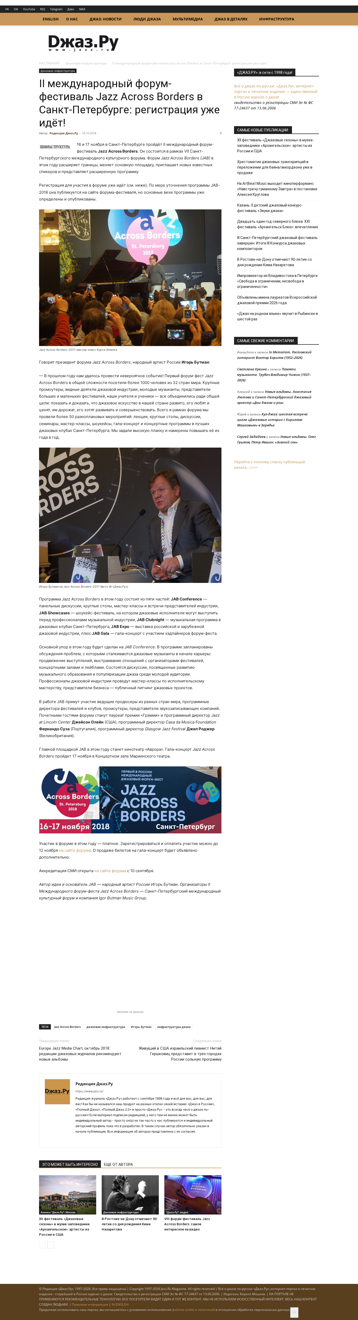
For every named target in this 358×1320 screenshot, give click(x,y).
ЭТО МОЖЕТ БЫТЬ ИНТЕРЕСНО (70, 1164)
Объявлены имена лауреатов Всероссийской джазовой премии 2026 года (277, 300)
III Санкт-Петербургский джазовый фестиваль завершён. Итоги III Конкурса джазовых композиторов (277, 243)
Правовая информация (90, 1304)
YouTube (29, 9)
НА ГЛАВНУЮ (49, 63)
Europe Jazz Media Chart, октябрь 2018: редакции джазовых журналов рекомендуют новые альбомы (80, 1054)
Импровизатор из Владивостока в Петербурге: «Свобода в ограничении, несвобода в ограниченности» (277, 281)
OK (16, 9)
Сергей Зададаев (251, 436)
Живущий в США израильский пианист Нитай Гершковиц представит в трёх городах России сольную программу (180, 1054)
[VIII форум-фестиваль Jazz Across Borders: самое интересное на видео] (192, 1195)
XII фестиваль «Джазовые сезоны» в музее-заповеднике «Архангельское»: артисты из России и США (275, 145)
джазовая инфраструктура (105, 1027)
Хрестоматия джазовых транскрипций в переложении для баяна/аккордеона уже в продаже (274, 167)
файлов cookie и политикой (193, 1309)
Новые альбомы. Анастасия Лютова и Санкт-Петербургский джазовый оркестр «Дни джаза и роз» (274, 397)
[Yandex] (98, 1140)
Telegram (56, 9)
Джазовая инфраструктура (86, 63)
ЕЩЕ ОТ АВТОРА (118, 1164)
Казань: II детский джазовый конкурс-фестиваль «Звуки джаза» (270, 208)
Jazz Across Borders (67, 1027)
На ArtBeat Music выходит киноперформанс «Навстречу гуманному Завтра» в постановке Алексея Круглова (277, 189)
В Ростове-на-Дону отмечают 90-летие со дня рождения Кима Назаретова (130, 1224)
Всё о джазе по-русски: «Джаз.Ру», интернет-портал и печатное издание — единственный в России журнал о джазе (275, 91)
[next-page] (50, 1245)
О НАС (72, 18)
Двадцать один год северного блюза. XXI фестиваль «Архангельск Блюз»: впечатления (277, 224)
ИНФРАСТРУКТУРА (276, 18)
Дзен (70, 9)
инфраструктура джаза (174, 1027)
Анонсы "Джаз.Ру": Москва (58, 1212)
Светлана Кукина (252, 369)
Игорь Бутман (141, 1027)
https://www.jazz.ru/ (89, 1091)
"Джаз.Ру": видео (177, 1212)
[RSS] (79, 1140)
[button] (312, 19)
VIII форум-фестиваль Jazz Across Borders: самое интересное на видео (187, 1224)
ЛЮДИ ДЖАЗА (147, 18)
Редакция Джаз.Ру (64, 133)
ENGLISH (51, 18)
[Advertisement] (130, 958)
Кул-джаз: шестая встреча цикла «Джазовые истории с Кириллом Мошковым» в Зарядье (272, 419)
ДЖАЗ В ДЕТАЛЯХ (231, 18)
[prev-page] (42, 1245)
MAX (82, 9)
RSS (42, 9)
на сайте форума (75, 850)
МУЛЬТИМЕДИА (188, 18)
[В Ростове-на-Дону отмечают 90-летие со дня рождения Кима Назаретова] (130, 1195)
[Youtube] (108, 1140)
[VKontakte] (89, 1140)
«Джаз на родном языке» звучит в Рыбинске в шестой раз (277, 316)
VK (7, 9)
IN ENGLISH (120, 1304)
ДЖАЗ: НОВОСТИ (106, 18)
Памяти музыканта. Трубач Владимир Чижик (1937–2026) (274, 374)
